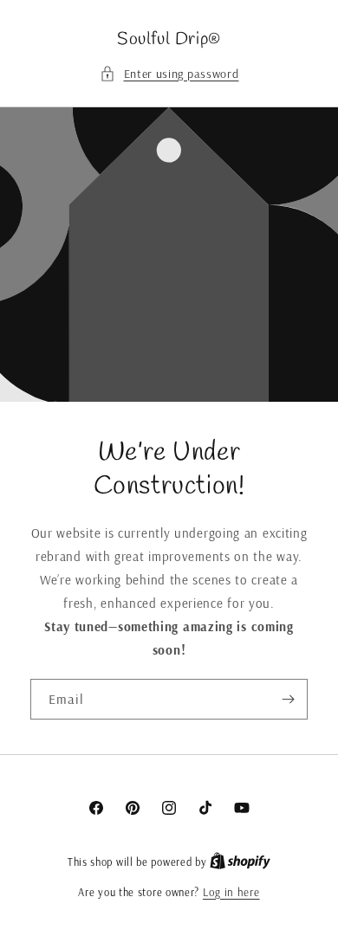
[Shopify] (240, 861)
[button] (169, 74)
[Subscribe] (288, 699)
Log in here (231, 892)
